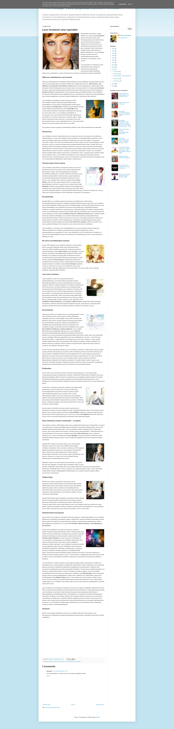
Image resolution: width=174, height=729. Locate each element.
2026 (113, 48)
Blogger (97, 717)
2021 (113, 60)
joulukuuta (116, 71)
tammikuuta (116, 81)
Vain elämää (77, 661)
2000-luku (56, 661)
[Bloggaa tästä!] (69, 659)
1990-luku (51, 661)
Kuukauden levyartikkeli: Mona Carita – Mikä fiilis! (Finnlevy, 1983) (124, 140)
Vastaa (48, 676)
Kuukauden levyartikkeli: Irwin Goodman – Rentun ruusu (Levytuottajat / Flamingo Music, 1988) (125, 123)
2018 (113, 67)
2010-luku (62, 661)
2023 (113, 55)
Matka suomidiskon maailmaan (124, 103)
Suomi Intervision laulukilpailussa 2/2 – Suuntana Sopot (124, 95)
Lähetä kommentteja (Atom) (52, 707)
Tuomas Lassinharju (125, 35)
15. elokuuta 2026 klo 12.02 (60, 671)
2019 (113, 65)
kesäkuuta (116, 73)
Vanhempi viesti (100, 704)
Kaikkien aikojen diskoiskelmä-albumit (124, 157)
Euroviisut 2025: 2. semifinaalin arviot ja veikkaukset (124, 167)
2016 (113, 84)
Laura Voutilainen (69, 661)
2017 (113, 69)
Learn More (122, 4)
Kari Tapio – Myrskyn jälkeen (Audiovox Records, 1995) (124, 175)
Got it (130, 4)
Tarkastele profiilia (122, 37)
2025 (113, 51)
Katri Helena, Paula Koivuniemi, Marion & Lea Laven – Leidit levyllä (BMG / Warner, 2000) (125, 150)
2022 (113, 58)
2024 (113, 53)
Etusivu (73, 704)
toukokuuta (116, 78)
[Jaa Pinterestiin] (74, 659)
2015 (113, 86)
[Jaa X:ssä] (71, 659)
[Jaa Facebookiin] (72, 659)
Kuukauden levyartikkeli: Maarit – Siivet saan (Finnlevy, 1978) (124, 113)
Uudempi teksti (46, 704)
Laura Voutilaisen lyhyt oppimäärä (122, 75)
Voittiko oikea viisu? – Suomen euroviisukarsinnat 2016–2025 (124, 131)
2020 (113, 62)
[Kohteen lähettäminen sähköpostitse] (67, 659)
